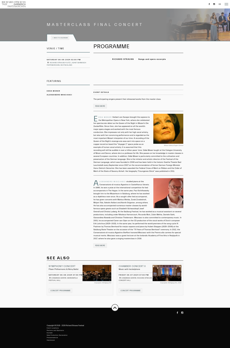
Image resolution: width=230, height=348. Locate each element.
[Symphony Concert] (97, 273)
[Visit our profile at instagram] (180, 313)
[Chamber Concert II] (167, 273)
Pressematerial (52, 337)
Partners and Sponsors (55, 330)
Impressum (51, 340)
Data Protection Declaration (57, 335)
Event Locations (53, 328)
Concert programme (61, 291)
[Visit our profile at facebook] (175, 313)
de (220, 4)
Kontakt (50, 333)
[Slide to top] (114, 307)
